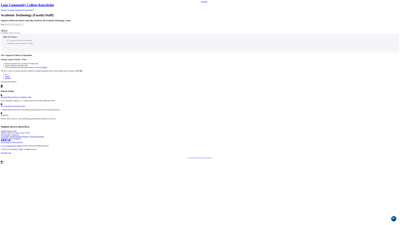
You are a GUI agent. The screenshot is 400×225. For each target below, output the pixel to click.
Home (4, 10)
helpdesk (8, 78)
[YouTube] (9, 140)
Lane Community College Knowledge (27, 5)
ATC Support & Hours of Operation (19, 40)
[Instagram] (7, 140)
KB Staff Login (6, 153)
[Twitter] (1, 140)
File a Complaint (15, 138)
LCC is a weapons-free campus (11, 146)
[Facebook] (3, 140)
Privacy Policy (5, 142)
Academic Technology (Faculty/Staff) (20, 10)
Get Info (3, 131)
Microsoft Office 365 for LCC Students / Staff (16, 97)
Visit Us (9, 131)
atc (6, 74)
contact (7, 76)
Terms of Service (17, 142)
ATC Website (42, 67)
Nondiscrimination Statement (19, 137)
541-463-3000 (5, 135)
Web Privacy (5, 138)
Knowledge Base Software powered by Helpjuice (200, 157)
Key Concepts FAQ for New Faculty (13, 106)
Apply (14, 131)
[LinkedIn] (5, 140)
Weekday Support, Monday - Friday (20, 43)
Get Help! (204, 2)
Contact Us (15, 135)
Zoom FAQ (5, 115)
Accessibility (5, 137)
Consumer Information (36, 137)
